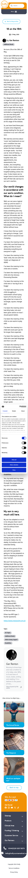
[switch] (24, 443)
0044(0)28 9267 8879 (16, 848)
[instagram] (9, 808)
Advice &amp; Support (11, 639)
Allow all (14, 459)
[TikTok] (18, 808)
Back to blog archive (12, 21)
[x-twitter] (15, 808)
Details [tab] (14, 411)
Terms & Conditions (14, 868)
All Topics (7, 632)
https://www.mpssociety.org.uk (15, 621)
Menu (12, 11)
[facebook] (6, 808)
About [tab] (23, 411)
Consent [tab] (5, 411)
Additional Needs (8, 44)
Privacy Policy (14, 872)
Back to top (14, 788)
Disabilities (8, 643)
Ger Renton (14, 41)
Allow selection (14, 464)
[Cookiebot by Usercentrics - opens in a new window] (19, 407)
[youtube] (12, 808)
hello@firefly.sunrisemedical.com (16, 853)
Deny (14, 470)
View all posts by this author (12, 687)
